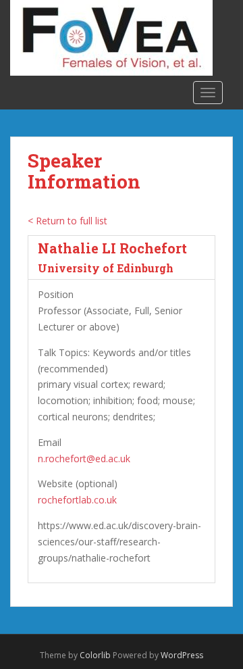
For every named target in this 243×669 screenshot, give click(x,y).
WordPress (182, 655)
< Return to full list (67, 220)
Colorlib (95, 655)
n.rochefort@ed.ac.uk (84, 458)
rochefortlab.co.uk (77, 499)
